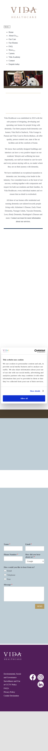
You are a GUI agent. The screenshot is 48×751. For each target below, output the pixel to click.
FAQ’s (6, 688)
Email (28, 544)
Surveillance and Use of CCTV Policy (12, 683)
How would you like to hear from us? (19, 567)
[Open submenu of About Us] (17, 36)
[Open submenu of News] (14, 50)
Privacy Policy (9, 692)
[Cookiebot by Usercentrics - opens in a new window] (34, 351)
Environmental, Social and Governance (12, 675)
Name (7, 544)
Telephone (11, 575)
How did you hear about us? (32, 555)
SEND (39, 606)
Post (8, 579)
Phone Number (11, 554)
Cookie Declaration (11, 696)
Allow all (24, 398)
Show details (35, 391)
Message (8, 585)
